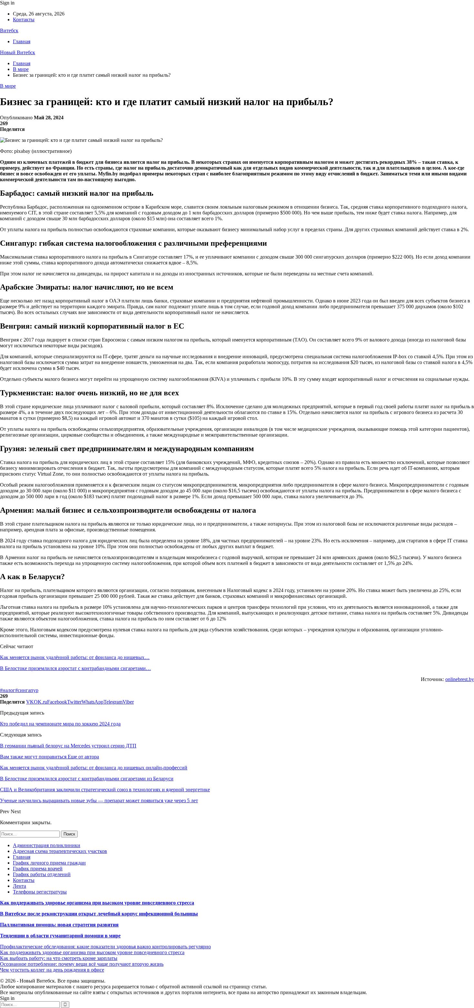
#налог (7, 690)
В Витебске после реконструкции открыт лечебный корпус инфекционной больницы (99, 913)
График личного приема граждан (49, 862)
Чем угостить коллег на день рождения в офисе (52, 970)
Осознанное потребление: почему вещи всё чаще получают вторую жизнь (81, 964)
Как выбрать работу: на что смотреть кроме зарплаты (58, 958)
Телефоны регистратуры (40, 891)
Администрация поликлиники (46, 845)
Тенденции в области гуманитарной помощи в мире (60, 935)
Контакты (24, 19)
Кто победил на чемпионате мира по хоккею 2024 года (60, 723)
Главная (21, 41)
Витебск (9, 30)
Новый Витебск (17, 52)
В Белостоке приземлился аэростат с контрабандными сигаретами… (75, 668)
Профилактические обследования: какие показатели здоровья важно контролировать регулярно (105, 946)
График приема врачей (38, 868)
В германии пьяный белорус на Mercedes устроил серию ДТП (68, 745)
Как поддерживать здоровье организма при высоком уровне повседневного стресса (97, 902)
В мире (8, 86)
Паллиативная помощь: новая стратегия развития (59, 924)
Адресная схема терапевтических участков (60, 851)
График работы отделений (42, 874)
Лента (19, 886)
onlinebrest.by (459, 679)
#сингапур (26, 690)
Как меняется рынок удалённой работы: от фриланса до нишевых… (75, 657)
